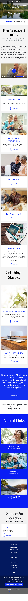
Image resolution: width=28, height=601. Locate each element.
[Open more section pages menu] (24, 22)
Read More (16, 321)
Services (14, 555)
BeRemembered (14, 248)
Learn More (15, 108)
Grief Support (14, 497)
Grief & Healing (14, 562)
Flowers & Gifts (14, 550)
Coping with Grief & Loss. (14, 498)
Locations (14, 568)
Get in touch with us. (14, 473)
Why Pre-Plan (14, 99)
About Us (14, 552)
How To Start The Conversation (14, 139)
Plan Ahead (14, 557)
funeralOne (19, 581)
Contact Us (14, 471)
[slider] (8, 76)
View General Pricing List (14, 585)
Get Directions (8, 535)
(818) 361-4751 (16, 1)
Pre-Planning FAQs (14, 214)
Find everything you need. (14, 448)
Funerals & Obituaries (14, 547)
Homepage (14, 544)
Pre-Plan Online (14, 179)
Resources (14, 446)
